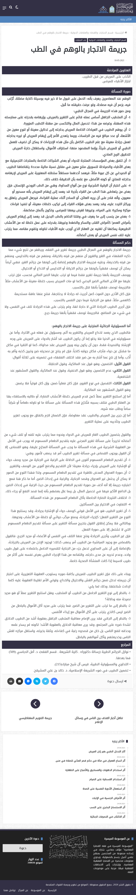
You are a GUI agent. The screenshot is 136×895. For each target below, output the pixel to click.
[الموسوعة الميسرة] (115, 8)
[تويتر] (45, 681)
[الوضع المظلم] (17, 9)
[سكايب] (36, 681)
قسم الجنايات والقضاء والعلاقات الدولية (91, 32)
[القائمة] (4, 9)
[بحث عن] (10, 9)
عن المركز (23, 890)
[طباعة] (10, 681)
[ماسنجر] (28, 681)
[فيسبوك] (54, 681)
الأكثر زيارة (126, 19)
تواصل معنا (10, 890)
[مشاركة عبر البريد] (19, 681)
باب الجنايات (80, 40)
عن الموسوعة (38, 890)
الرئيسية (120, 32)
